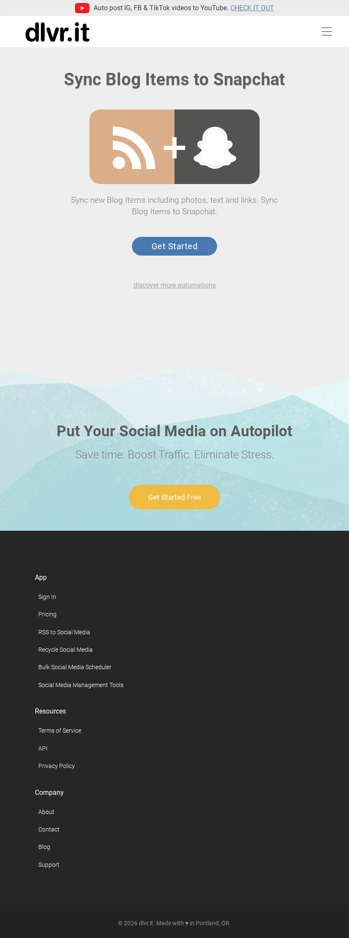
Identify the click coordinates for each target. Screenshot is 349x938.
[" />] (134, 148)
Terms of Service (59, 730)
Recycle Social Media (65, 649)
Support (49, 864)
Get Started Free (174, 497)
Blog (44, 846)
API (43, 748)
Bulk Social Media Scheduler (75, 667)
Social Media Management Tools (80, 685)
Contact (49, 829)
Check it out (252, 8)
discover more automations (175, 285)
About (46, 812)
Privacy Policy (56, 765)
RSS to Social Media (64, 632)
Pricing (47, 614)
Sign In (47, 596)
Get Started (174, 246)
